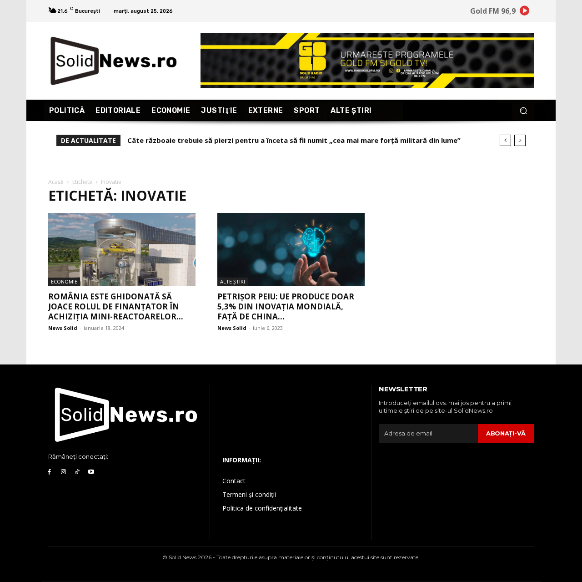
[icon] (525, 12)
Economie (64, 281)
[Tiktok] (77, 472)
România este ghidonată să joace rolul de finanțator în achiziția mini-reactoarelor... (115, 306)
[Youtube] (91, 472)
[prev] (505, 140)
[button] (523, 110)
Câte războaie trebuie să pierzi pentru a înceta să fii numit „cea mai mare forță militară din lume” (294, 140)
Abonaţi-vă (506, 433)
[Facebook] (49, 472)
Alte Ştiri (232, 281)
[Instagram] (63, 472)
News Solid (62, 327)
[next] (520, 140)
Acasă (56, 182)
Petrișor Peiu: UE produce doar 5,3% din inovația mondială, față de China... (285, 306)
